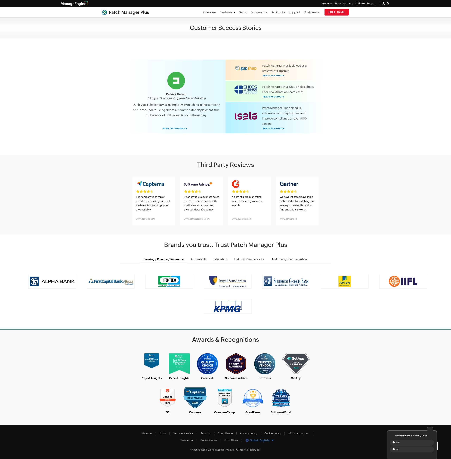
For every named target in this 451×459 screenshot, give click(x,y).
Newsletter (186, 440)
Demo (243, 12)
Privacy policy (248, 433)
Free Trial (336, 12)
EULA (162, 433)
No (397, 449)
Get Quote (278, 12)
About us (146, 433)
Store (337, 3)
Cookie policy (272, 433)
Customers (311, 12)
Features (226, 12)
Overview (209, 12)
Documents (259, 12)
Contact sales (208, 440)
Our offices (231, 440)
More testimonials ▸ (175, 128)
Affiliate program (299, 433)
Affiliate (360, 3)
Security (205, 433)
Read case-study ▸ (273, 75)
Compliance (225, 433)
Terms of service (183, 433)
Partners (348, 3)
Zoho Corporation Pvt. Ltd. (218, 449)
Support (294, 12)
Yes (397, 442)
